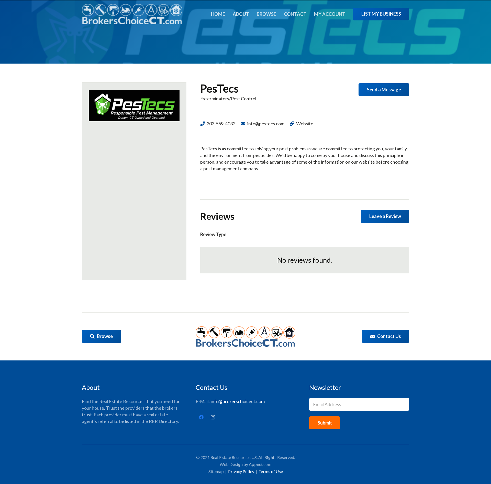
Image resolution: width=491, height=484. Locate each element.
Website (304, 123)
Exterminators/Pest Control (228, 98)
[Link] (132, 14)
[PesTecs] (134, 105)
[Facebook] (201, 417)
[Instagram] (213, 417)
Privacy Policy (241, 471)
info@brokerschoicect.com (238, 401)
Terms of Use (271, 471)
